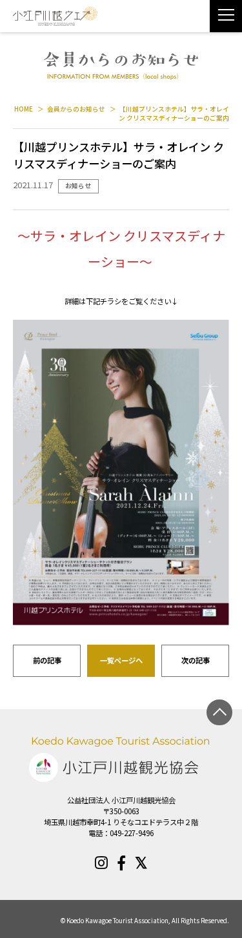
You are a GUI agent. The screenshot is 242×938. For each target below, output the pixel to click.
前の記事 (47, 660)
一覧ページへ (121, 660)
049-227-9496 (132, 833)
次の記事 (195, 660)
